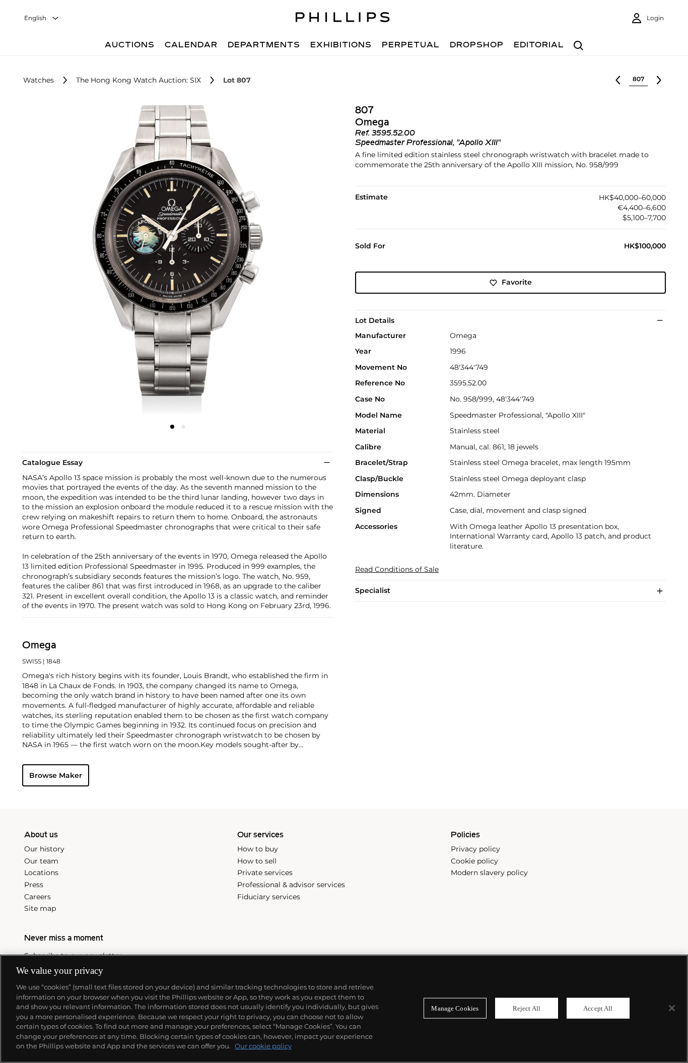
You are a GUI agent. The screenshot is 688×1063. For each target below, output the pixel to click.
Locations (41, 872)
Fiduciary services (268, 896)
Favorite (517, 282)
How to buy (257, 848)
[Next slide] (281, 261)
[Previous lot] (618, 80)
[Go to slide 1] (172, 426)
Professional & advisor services (291, 884)
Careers (37, 896)
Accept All (597, 1008)
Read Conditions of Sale (397, 570)
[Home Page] (343, 18)
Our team (41, 861)
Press (33, 884)
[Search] (578, 46)
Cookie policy (474, 861)
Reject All (526, 1008)
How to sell (257, 861)
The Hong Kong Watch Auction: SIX (138, 80)
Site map (40, 908)
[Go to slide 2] (183, 426)
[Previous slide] (73, 261)
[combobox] (41, 18)
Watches (38, 80)
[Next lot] (659, 80)
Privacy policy (475, 848)
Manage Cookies (454, 1008)
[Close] (672, 1008)
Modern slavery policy (489, 872)
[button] (174, 260)
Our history (44, 848)
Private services (265, 872)
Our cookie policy (263, 1046)
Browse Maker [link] (55, 775)
